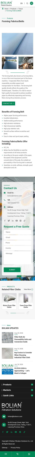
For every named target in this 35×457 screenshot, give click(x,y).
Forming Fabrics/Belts (13, 11)
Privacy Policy (15, 448)
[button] (7, 72)
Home (6, 9)
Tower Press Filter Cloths (26, 306)
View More (28, 289)
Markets (7, 390)
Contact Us (8, 103)
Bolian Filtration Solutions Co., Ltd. (21, 441)
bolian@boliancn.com (14, 196)
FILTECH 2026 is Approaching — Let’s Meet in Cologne (21, 370)
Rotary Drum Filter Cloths (9, 306)
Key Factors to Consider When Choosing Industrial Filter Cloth (23, 355)
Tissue (20, 9)
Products (13, 9)
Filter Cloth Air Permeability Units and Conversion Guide (22, 339)
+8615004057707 (13, 203)
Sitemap (4, 448)
